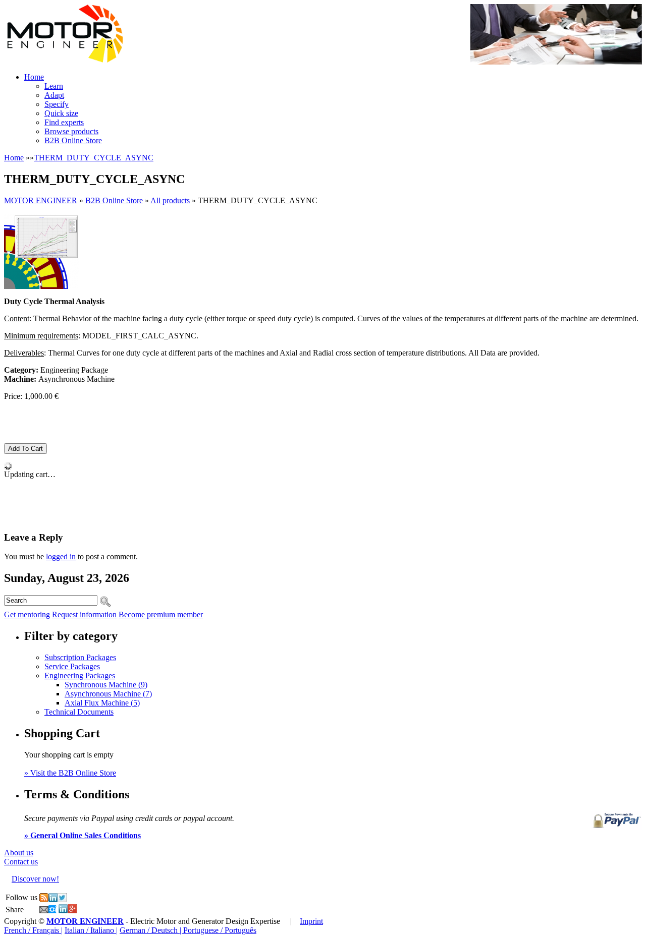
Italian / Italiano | (91, 930)
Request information (84, 614)
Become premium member (161, 614)
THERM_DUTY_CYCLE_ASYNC (93, 157)
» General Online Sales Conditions (82, 835)
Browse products (71, 131)
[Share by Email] (43, 910)
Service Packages (72, 666)
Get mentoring (27, 614)
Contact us (21, 861)
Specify (56, 104)
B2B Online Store (73, 140)
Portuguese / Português (219, 930)
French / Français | (33, 930)
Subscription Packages (80, 657)
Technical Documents (79, 712)
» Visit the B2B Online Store (70, 773)
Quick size (61, 113)
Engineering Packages (79, 675)
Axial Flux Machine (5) (102, 702)
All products (170, 200)
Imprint (311, 921)
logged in (61, 556)
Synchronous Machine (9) (106, 684)
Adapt (54, 95)
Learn (53, 86)
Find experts (64, 122)
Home (34, 77)
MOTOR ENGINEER (40, 200)
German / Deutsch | (151, 930)
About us (18, 852)
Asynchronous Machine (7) (108, 693)
